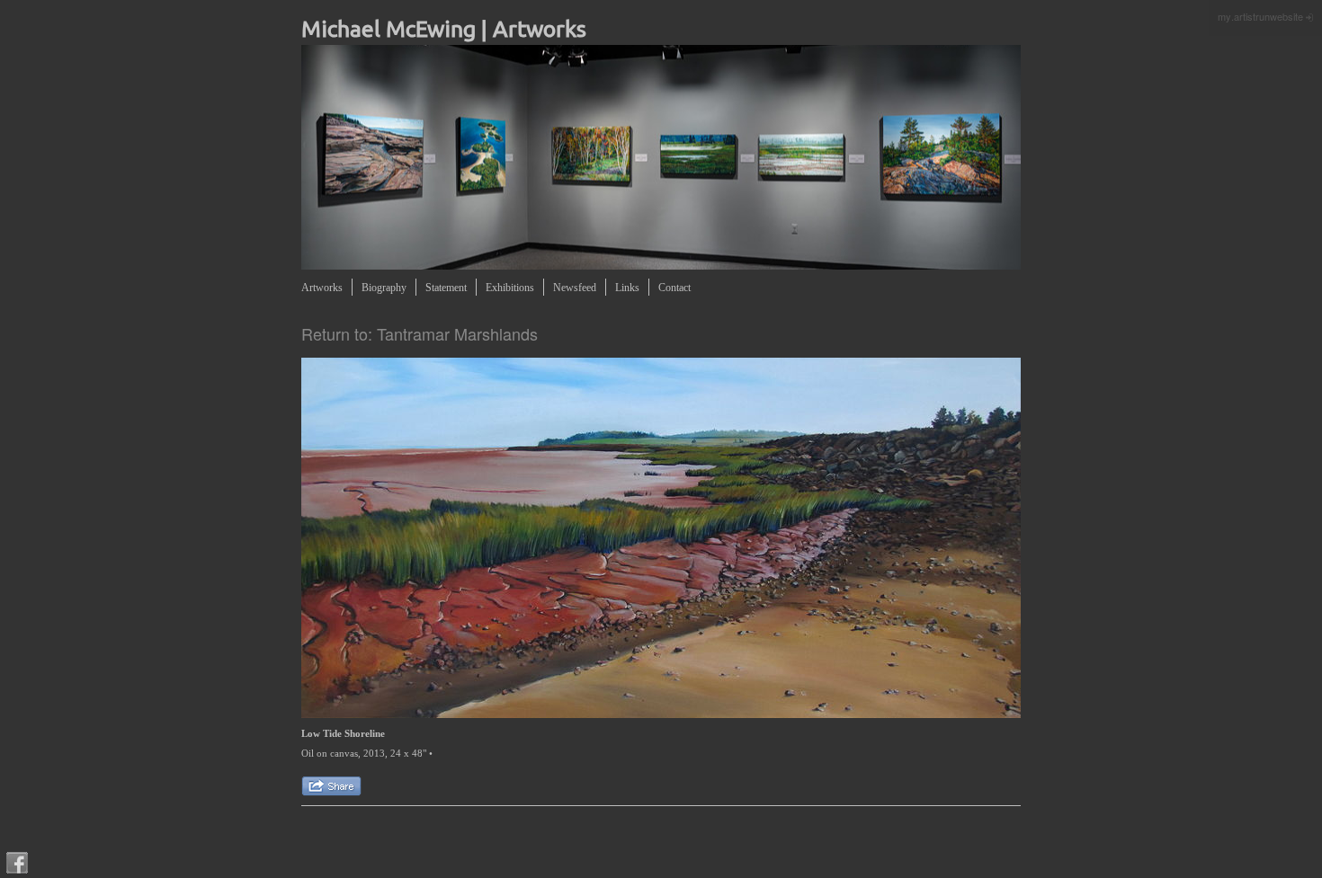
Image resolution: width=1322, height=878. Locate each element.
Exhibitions (510, 287)
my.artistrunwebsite (1260, 16)
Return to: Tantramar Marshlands (419, 333)
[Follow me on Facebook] (17, 863)
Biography (384, 287)
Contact (674, 287)
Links (627, 287)
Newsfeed (574, 287)
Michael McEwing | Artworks (443, 28)
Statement (446, 287)
